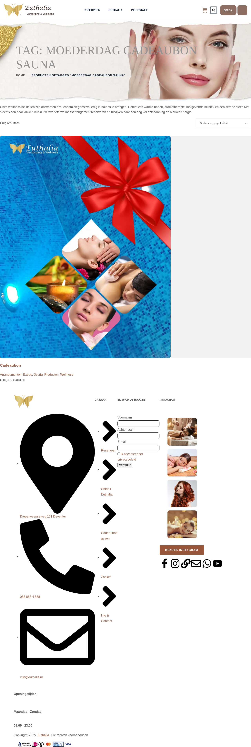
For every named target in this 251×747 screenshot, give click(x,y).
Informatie (139, 10)
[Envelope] (196, 563)
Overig (38, 374)
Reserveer (92, 10)
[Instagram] (175, 563)
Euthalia (116, 10)
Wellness (66, 374)
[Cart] (204, 10)
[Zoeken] (213, 10)
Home (20, 75)
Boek (228, 10)
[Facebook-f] (164, 563)
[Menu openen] (242, 10)
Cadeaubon (10, 365)
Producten (51, 374)
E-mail (121, 441)
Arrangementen (11, 374)
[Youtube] (217, 563)
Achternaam (125, 429)
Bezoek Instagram (181, 550)
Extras (27, 374)
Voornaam (124, 417)
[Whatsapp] (207, 563)
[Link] (186, 563)
